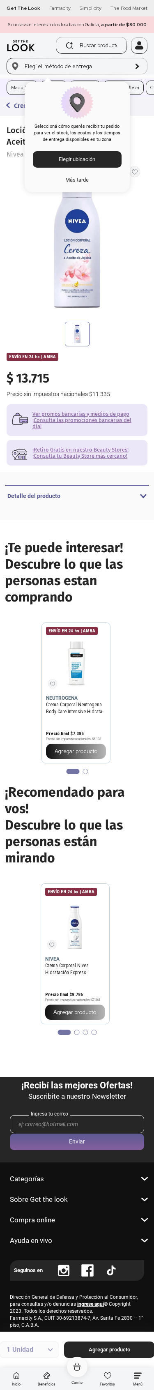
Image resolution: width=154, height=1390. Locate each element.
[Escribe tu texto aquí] (63, 1270)
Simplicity (90, 8)
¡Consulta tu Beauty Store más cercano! (79, 456)
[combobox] (93, 45)
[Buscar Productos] (69, 46)
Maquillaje (22, 87)
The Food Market (128, 8)
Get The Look (23, 8)
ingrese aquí (90, 1304)
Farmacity (60, 8)
